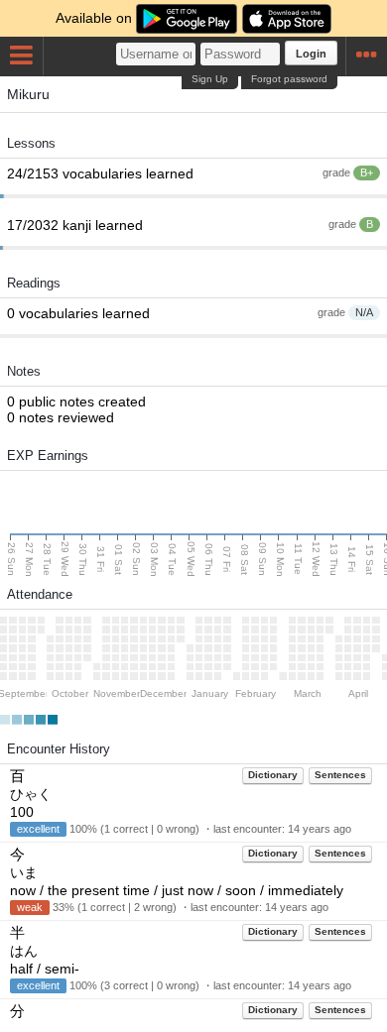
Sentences (340, 774)
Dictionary (273, 774)
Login (311, 53)
